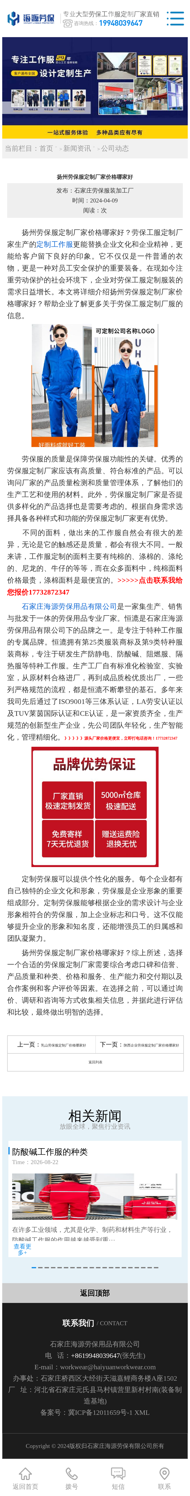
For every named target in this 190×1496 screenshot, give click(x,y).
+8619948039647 (95, 1355)
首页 (46, 148)
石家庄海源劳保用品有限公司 (69, 606)
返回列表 (95, 1062)
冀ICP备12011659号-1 (100, 1412)
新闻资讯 (77, 148)
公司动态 (115, 148)
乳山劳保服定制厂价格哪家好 (63, 1045)
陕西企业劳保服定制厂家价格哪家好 (151, 1045)
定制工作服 (54, 244)
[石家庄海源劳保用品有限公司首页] (32, 18)
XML (142, 1412)
